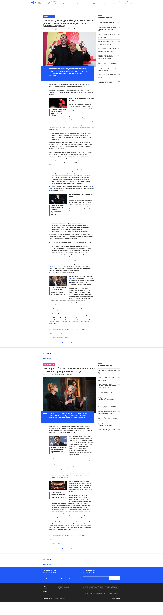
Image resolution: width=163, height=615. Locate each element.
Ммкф (66, 337)
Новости (66, 329)
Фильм (54, 337)
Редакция (45, 586)
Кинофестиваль (60, 337)
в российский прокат (70, 319)
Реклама (45, 591)
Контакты (45, 588)
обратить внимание (55, 266)
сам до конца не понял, (60, 165)
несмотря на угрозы (55, 123)
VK (74, 329)
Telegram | (79, 329)
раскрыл (59, 523)
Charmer (118, 598)
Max (83, 329)
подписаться (114, 578)
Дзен (71, 329)
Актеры (54, 543)
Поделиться (71, 29)
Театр (58, 543)
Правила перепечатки (48, 598)
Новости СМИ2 (47, 358)
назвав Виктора (73, 278)
